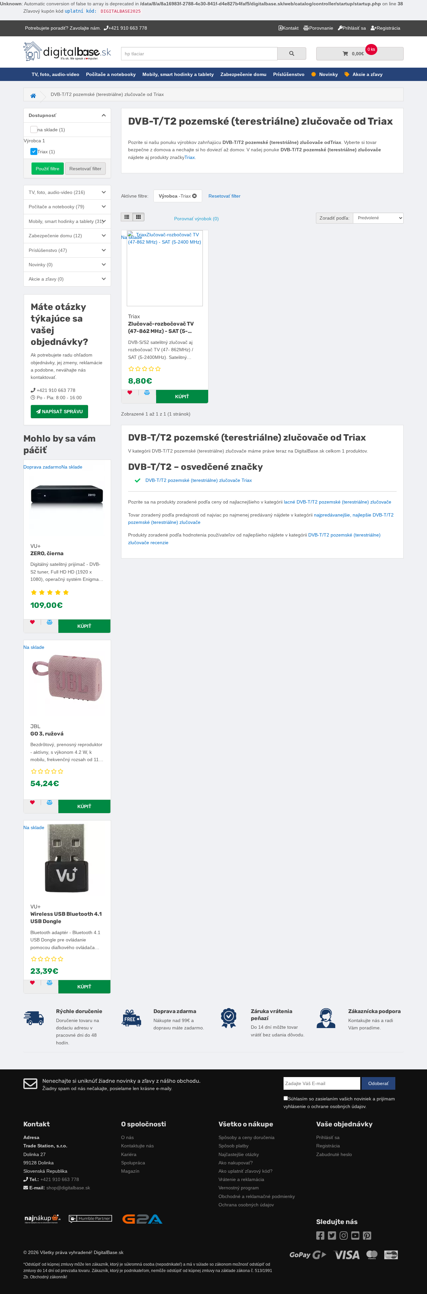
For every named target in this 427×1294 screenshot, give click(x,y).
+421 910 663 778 (59, 1179)
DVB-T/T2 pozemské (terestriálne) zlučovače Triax (198, 480)
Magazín (130, 1171)
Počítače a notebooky (111, 74)
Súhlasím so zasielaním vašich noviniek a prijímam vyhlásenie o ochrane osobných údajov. (339, 1102)
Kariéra (128, 1154)
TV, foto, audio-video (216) (57, 192)
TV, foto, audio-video (55, 74)
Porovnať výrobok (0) (196, 218)
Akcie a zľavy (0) (46, 279)
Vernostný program (239, 1187)
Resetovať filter (85, 168)
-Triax (175, 196)
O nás (127, 1137)
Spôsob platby (234, 1145)
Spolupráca (133, 1162)
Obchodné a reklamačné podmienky (257, 1196)
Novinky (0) (41, 264)
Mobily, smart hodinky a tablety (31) (66, 221)
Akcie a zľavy (368, 74)
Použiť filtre (47, 168)
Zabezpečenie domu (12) (55, 235)
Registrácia (328, 1145)
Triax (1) (46, 151)
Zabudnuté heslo (334, 1154)
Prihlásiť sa (328, 1137)
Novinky (328, 74)
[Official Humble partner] (90, 1218)
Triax (189, 157)
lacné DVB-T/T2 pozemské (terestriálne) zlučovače (337, 502)
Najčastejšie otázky (239, 1154)
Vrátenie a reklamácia (241, 1179)
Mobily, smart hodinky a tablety (178, 74)
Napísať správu (62, 411)
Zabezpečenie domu (244, 74)
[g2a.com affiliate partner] (142, 1218)
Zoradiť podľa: (335, 218)
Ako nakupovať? (236, 1162)
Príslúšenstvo (289, 74)
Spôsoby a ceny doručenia (247, 1137)
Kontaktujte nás (137, 1145)
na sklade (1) (51, 129)
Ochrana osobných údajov (246, 1204)
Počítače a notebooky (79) (56, 206)
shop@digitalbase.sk (68, 1187)
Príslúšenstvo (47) (48, 250)
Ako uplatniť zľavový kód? (246, 1171)
